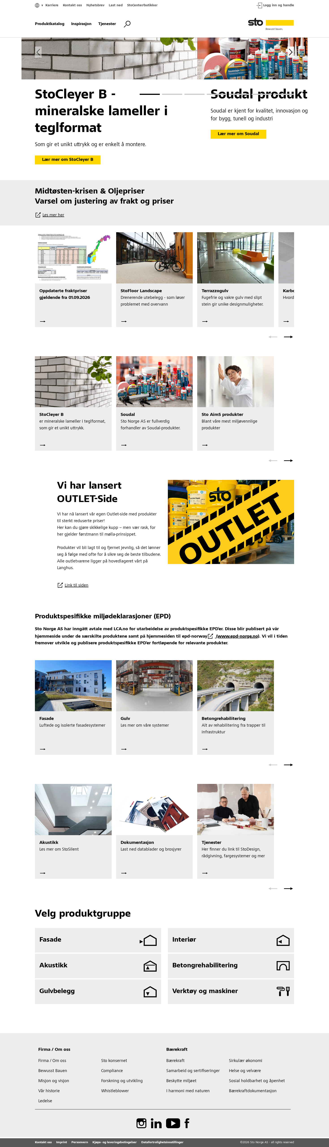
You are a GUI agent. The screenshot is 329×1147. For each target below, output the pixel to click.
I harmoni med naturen (188, 1091)
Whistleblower (115, 1091)
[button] (150, 94)
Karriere (51, 5)
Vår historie (49, 1091)
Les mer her (53, 215)
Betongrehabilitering (205, 965)
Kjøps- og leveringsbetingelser (114, 1142)
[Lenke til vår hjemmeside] (271, 24)
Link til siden (76, 585)
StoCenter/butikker (142, 5)
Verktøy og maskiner (205, 991)
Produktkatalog (49, 24)
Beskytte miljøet (181, 1081)
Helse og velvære (245, 1071)
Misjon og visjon (53, 1081)
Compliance (112, 1071)
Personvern (79, 1142)
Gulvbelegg (57, 991)
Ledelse (45, 1101)
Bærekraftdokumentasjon (253, 1091)
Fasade (50, 940)
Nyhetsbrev (95, 5)
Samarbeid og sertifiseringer (193, 1071)
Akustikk (53, 965)
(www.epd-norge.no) (237, 636)
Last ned (116, 5)
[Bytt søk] (127, 24)
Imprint (61, 1142)
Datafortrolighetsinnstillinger (162, 1142)
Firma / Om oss (54, 1050)
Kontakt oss (72, 5)
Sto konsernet (114, 1061)
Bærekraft (177, 1050)
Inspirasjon (81, 24)
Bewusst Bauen (52, 1071)
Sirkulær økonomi (245, 1061)
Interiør (184, 940)
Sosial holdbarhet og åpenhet (257, 1081)
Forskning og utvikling (122, 1081)
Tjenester (107, 24)
